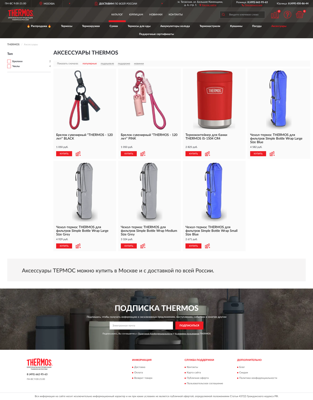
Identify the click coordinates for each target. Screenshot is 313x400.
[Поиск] (223, 14)
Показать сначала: (67, 63)
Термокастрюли (210, 26)
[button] (252, 5)
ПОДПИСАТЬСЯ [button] (189, 325)
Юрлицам (136, 14)
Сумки (114, 26)
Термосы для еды (139, 26)
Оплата (138, 372)
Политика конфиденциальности (258, 378)
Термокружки (91, 26)
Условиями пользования (187, 334)
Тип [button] (10, 54)
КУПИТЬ (64, 154)
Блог (242, 367)
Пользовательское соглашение (205, 383)
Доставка (139, 367)
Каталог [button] (117, 14)
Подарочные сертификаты (156, 34)
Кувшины (236, 26)
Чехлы (16, 66)
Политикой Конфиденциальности (155, 334)
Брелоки (17, 61)
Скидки (243, 372)
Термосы (66, 26)
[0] (300, 14)
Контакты (176, 14)
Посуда (257, 26)
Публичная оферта (198, 378)
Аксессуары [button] (278, 26)
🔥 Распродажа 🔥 (39, 26)
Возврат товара (143, 378)
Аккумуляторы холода (175, 26)
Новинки (155, 14)
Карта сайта (194, 372)
